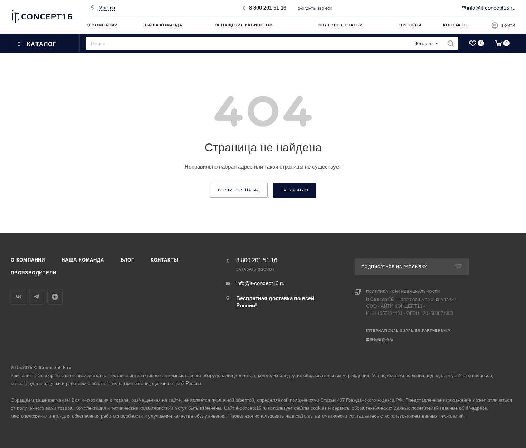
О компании (28, 260)
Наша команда (83, 260)
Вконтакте (18, 297)
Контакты (165, 260)
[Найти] (450, 43)
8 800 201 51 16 (267, 8)
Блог (127, 260)
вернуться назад (239, 190)
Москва (107, 7)
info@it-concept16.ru (491, 8)
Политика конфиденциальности (403, 291)
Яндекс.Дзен (55, 297)
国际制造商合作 (379, 340)
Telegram (36, 297)
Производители (33, 273)
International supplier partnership (408, 330)
